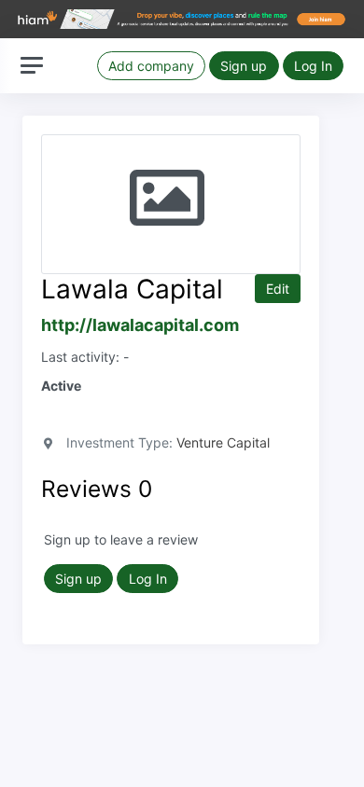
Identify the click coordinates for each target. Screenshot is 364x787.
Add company (151, 66)
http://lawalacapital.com (140, 325)
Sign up (243, 66)
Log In (313, 66)
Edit (277, 289)
